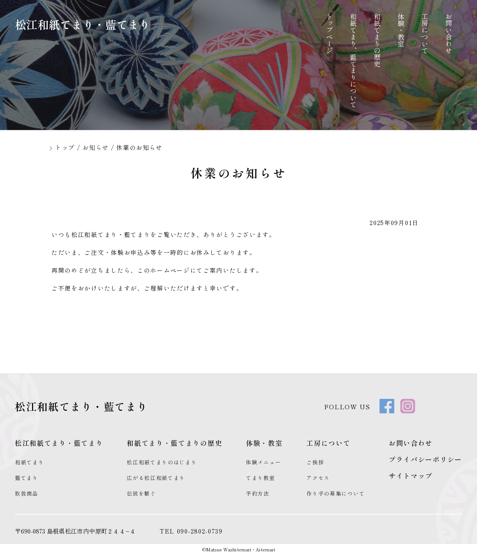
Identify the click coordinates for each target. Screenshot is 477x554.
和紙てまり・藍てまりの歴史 (174, 443)
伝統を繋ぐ (141, 493)
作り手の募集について (335, 493)
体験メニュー (263, 462)
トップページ (329, 33)
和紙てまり (29, 462)
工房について (425, 33)
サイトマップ (411, 475)
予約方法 (257, 493)
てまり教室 (260, 477)
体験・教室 (401, 30)
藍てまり (26, 477)
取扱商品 (26, 493)
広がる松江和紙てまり (156, 477)
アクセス (318, 477)
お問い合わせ (449, 33)
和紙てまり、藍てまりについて (353, 60)
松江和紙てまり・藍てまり (83, 24)
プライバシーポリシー (425, 459)
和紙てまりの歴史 (377, 40)
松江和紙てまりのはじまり (162, 462)
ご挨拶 (315, 462)
